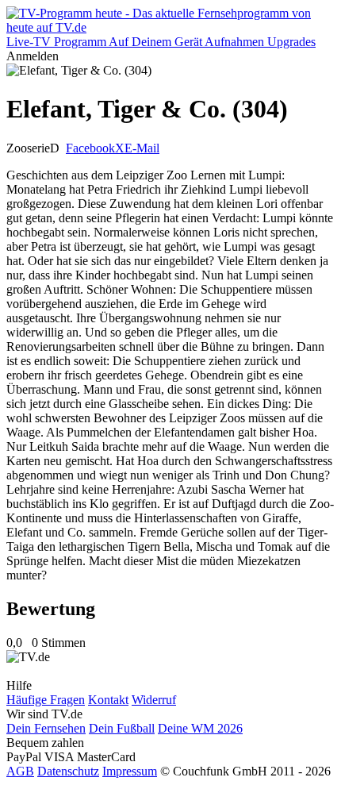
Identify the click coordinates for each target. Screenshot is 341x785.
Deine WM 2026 (200, 728)
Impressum (129, 771)
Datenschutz (68, 771)
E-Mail (142, 148)
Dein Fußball (122, 728)
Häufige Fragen (45, 699)
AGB (20, 771)
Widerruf (154, 699)
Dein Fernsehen (46, 728)
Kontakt (108, 699)
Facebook (90, 148)
